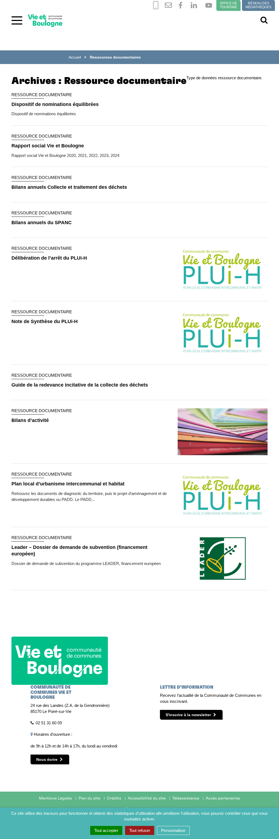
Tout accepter (106, 830)
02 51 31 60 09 (49, 723)
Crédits (114, 798)
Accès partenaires (223, 798)
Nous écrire (47, 759)
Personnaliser (173, 830)
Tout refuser (139, 830)
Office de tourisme (228, 5)
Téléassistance (185, 798)
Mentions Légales (55, 798)
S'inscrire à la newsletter (189, 715)
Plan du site (89, 798)
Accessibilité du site (147, 798)
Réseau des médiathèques (258, 5)
